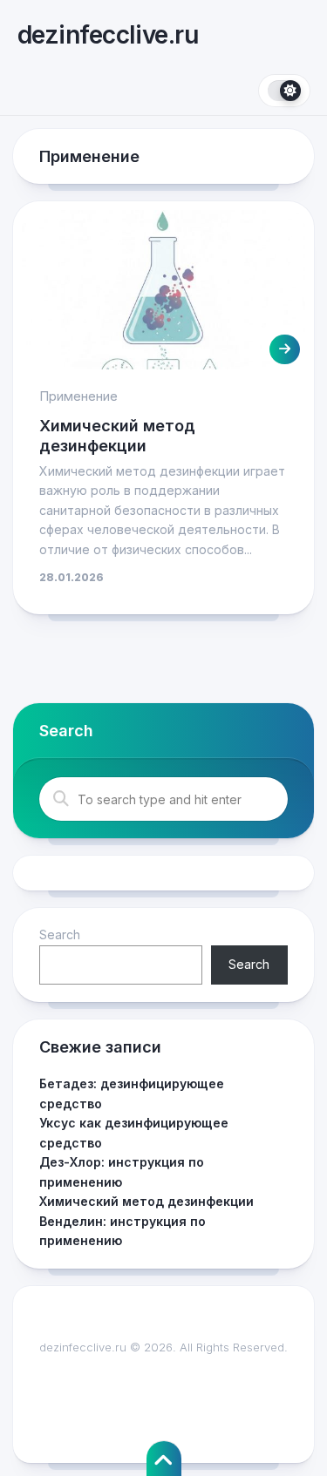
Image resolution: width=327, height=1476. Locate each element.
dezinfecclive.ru (107, 35)
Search (59, 934)
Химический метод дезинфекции (146, 1201)
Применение (78, 396)
